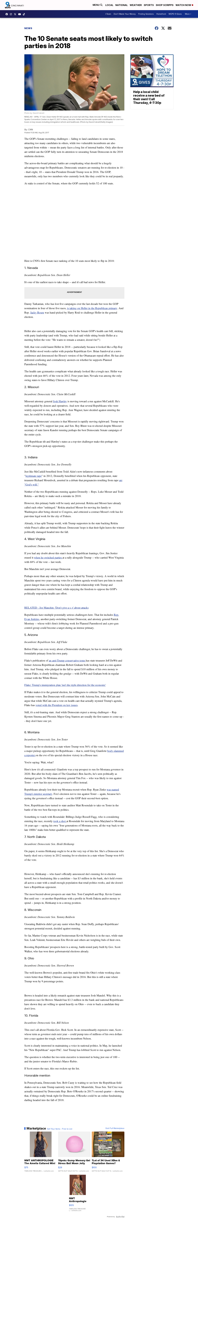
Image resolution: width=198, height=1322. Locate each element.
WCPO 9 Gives (175, 13)
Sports (149, 5)
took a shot (59, 821)
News (28, 28)
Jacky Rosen (37, 312)
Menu (96, 5)
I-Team (108, 13)
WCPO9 (7, 14)
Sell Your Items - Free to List (59, 1129)
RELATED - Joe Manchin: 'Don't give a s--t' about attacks (56, 607)
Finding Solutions (146, 13)
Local (109, 5)
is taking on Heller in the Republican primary (92, 308)
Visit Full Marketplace (114, 1128)
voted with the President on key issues (57, 705)
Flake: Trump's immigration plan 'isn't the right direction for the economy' (65, 685)
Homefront (161, 13)
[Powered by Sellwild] (120, 1217)
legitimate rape (34, 476)
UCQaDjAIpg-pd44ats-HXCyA (20, 14)
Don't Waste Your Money (125, 13)
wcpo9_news (11, 14)
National (121, 5)
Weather (136, 5)
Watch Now (184, 5)
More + (188, 13)
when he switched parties (48, 557)
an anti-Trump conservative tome (67, 660)
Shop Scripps (165, 5)
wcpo (16, 14)
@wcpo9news (24, 14)
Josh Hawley (60, 401)
